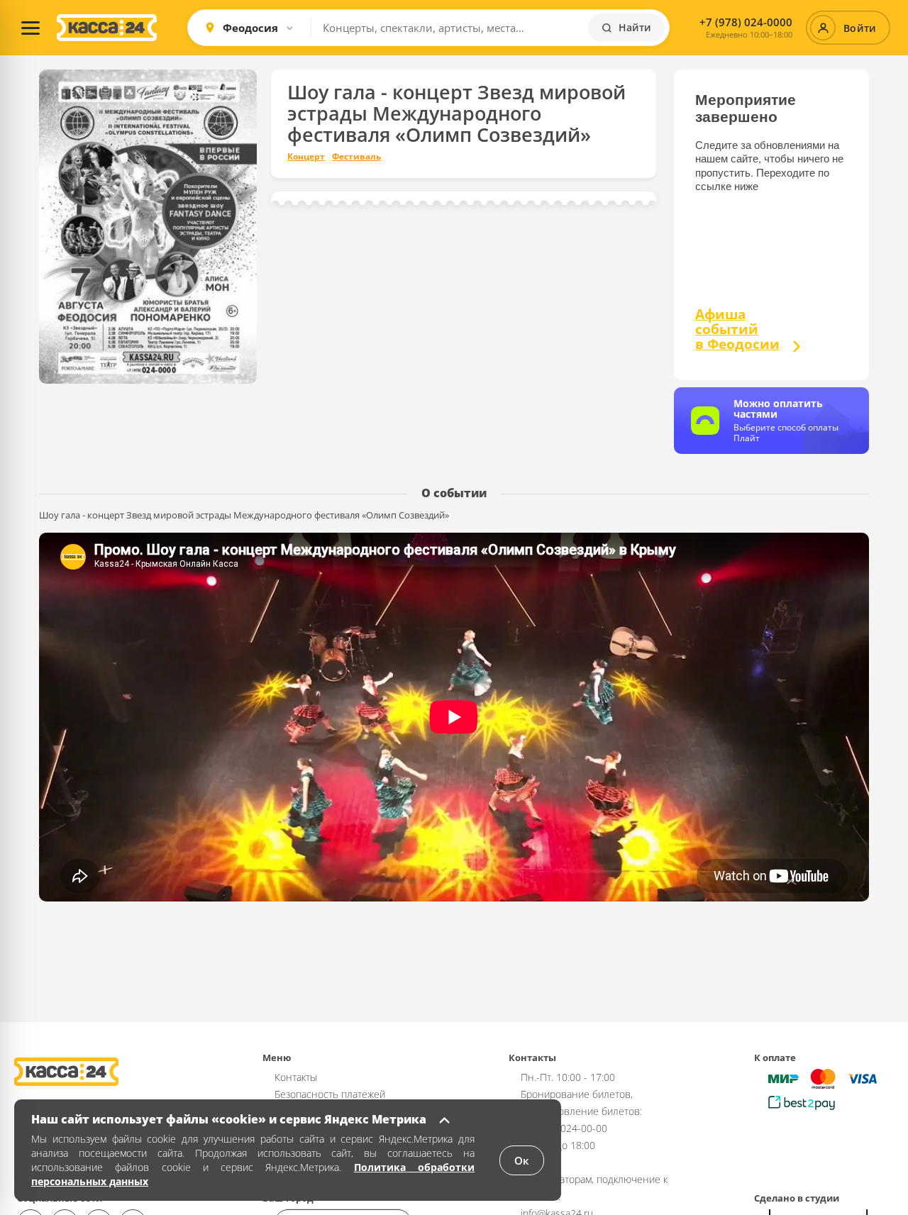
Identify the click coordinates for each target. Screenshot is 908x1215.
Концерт (306, 156)
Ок (521, 1160)
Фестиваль (356, 156)
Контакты (296, 1077)
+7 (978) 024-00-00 (564, 1128)
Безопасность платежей (330, 1094)
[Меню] (30, 27)
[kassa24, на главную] (107, 27)
